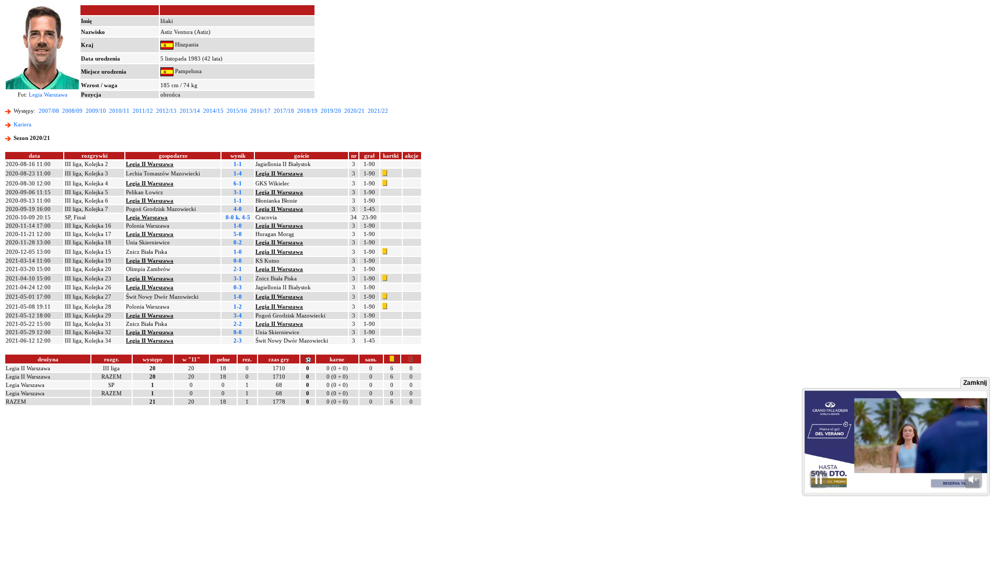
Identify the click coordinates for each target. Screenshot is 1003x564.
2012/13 (166, 111)
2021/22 (378, 111)
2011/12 (143, 111)
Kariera (22, 124)
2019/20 (331, 111)
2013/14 (190, 111)
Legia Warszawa (48, 94)
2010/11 (119, 111)
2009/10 (96, 111)
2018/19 (307, 111)
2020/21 (354, 111)
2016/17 (260, 111)
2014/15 (213, 111)
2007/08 (49, 111)
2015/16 (237, 111)
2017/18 (284, 111)
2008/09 (72, 111)
